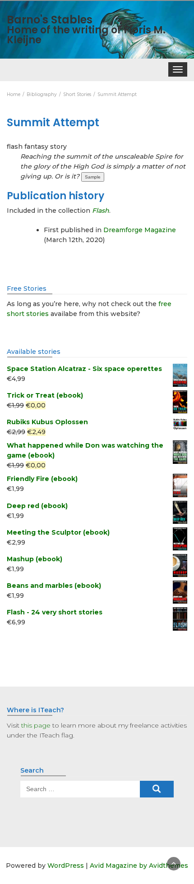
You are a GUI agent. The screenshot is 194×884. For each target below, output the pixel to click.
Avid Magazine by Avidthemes (139, 865)
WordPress (65, 865)
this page (36, 725)
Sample (93, 176)
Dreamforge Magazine (139, 230)
